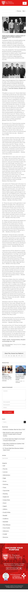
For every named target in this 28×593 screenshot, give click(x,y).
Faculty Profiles (6, 512)
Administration (6, 475)
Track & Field (6, 490)
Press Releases (6, 525)
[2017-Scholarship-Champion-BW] (14, 25)
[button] (3, 374)
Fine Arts (5, 469)
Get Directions (10, 565)
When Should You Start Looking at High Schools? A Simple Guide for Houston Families (12, 434)
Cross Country (6, 528)
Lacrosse (5, 472)
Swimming (5, 484)
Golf (4, 465)
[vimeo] (17, 568)
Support (5, 506)
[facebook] (10, 568)
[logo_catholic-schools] (18, 574)
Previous (19, 11)
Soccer (4, 481)
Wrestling (5, 493)
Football (5, 534)
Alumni (4, 503)
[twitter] (14, 568)
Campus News (6, 500)
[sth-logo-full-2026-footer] (14, 554)
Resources (5, 537)
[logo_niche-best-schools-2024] (5, 573)
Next (24, 11)
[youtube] (20, 568)
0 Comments (7, 345)
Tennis (4, 487)
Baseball (5, 515)
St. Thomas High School (8, 344)
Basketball (5, 521)
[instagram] (7, 568)
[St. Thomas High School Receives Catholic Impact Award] (21, 366)
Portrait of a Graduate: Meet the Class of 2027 (6, 376)
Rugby (4, 478)
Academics (5, 518)
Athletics (5, 509)
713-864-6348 (19, 565)
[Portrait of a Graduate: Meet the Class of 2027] (7, 366)
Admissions (6, 531)
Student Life (6, 497)
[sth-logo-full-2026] (8, 1)
